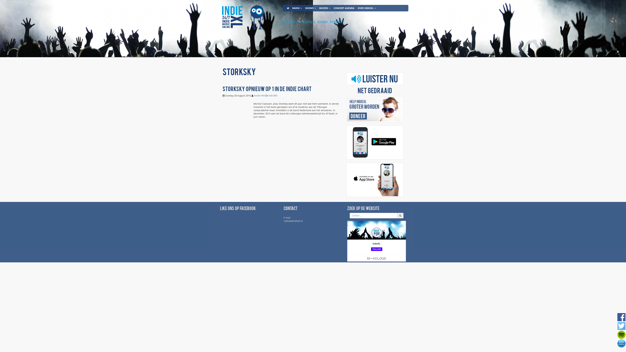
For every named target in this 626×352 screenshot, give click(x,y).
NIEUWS (273, 95)
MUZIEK (324, 8)
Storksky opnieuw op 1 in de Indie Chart (267, 89)
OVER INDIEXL (366, 8)
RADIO (296, 8)
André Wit (259, 95)
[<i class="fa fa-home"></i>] (288, 8)
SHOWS (309, 8)
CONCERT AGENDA (344, 8)
